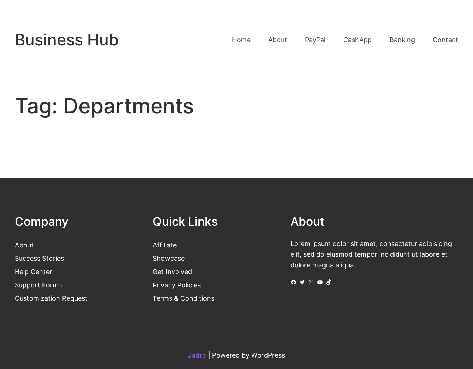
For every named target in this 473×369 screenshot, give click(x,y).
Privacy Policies (177, 285)
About (24, 245)
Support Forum (38, 285)
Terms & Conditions (183, 298)
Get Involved (172, 271)
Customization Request (51, 298)
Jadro (197, 355)
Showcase (169, 258)
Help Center (33, 271)
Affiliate (165, 245)
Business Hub (67, 39)
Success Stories (39, 258)
